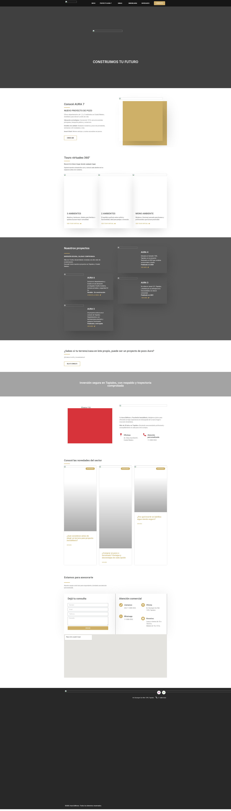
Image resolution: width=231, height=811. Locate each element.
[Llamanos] (121, 605)
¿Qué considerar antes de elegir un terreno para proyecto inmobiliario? (80, 538)
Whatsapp (128, 616)
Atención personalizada (153, 436)
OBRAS (120, 3)
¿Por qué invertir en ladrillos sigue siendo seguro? (149, 518)
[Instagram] (159, 692)
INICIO (93, 3)
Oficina (149, 605)
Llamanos (128, 605)
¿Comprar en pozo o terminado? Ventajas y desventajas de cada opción (114, 555)
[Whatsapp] (121, 616)
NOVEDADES (145, 3)
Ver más (69, 545)
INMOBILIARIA (132, 3)
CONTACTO (159, 3)
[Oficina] (143, 605)
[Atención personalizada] (144, 434)
